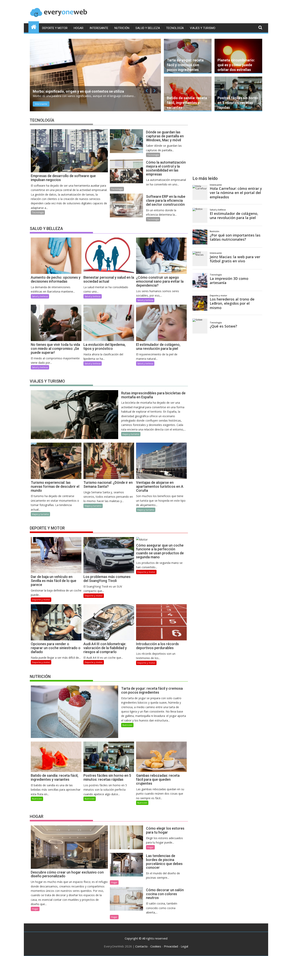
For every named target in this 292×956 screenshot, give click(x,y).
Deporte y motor (55, 28)
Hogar (78, 28)
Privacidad (171, 946)
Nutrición (121, 28)
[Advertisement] (227, 144)
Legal (184, 946)
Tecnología (175, 28)
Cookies (155, 946)
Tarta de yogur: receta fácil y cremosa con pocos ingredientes (185, 65)
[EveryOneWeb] (33, 26)
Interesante (99, 28)
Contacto (141, 946)
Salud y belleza (147, 28)
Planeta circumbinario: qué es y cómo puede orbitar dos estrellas (236, 65)
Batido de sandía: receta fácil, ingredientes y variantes (187, 103)
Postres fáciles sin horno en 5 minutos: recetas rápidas (238, 103)
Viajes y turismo (202, 28)
